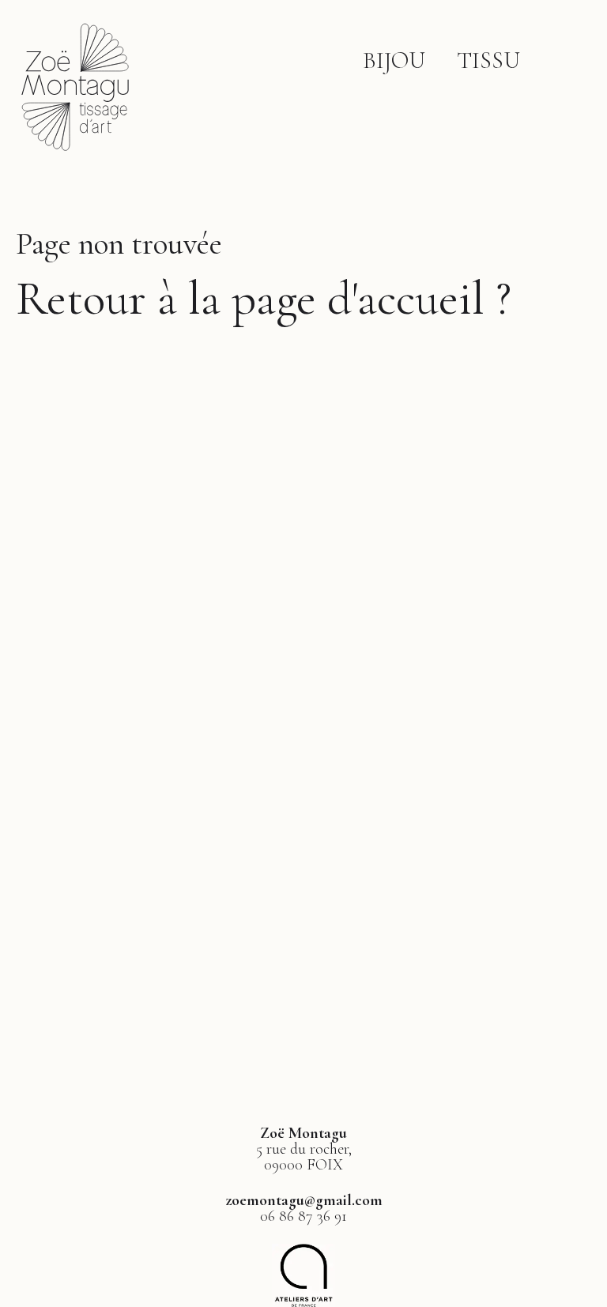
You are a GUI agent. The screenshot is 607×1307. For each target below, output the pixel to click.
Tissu (488, 60)
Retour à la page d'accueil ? (263, 298)
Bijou (394, 60)
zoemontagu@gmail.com (304, 1200)
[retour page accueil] (75, 153)
